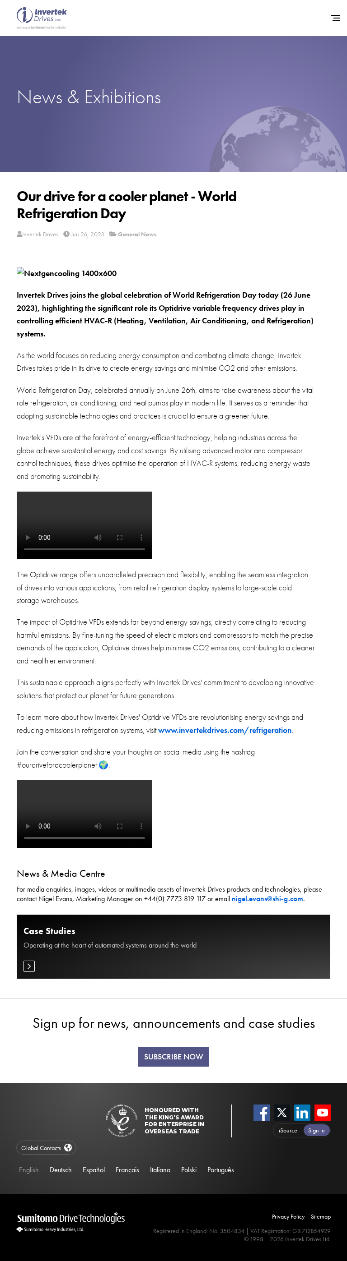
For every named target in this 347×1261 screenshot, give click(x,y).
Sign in (316, 1130)
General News (137, 234)
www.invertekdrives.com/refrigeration (225, 730)
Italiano (160, 1169)
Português (220, 1169)
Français (127, 1169)
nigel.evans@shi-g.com (267, 898)
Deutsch (61, 1169)
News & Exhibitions (89, 96)
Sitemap (321, 1216)
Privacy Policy (288, 1216)
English (29, 1169)
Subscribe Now (173, 1057)
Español (94, 1169)
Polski (189, 1169)
